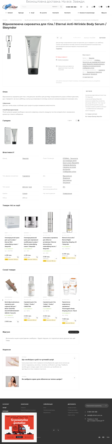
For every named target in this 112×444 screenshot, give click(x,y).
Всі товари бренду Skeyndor (93, 116)
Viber (58, 430)
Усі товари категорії (91, 114)
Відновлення (91, 72)
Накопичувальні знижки (28, 410)
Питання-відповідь (49, 410)
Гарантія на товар (73, 412)
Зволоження (86, 74)
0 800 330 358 (71, 7)
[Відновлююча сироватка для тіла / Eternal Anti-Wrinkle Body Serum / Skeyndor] (33, 55)
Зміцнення (94, 74)
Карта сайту (71, 415)
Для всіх (25, 187)
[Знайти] (61, 7)
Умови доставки (72, 410)
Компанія (24, 404)
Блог (44, 407)
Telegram (54, 430)
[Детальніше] (74, 358)
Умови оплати (72, 407)
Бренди (5, 411)
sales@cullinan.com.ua (94, 415)
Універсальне (67, 193)
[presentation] (2, 300)
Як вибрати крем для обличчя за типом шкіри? (42, 379)
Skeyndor (91, 58)
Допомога (72, 404)
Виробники (46, 412)
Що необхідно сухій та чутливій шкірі (38, 360)
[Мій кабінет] (87, 7)
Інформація (47, 404)
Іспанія (24, 193)
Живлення (98, 72)
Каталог (6, 404)
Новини (23, 407)
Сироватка (102, 70)
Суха (30, 187)
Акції (4, 407)
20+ (64, 187)
